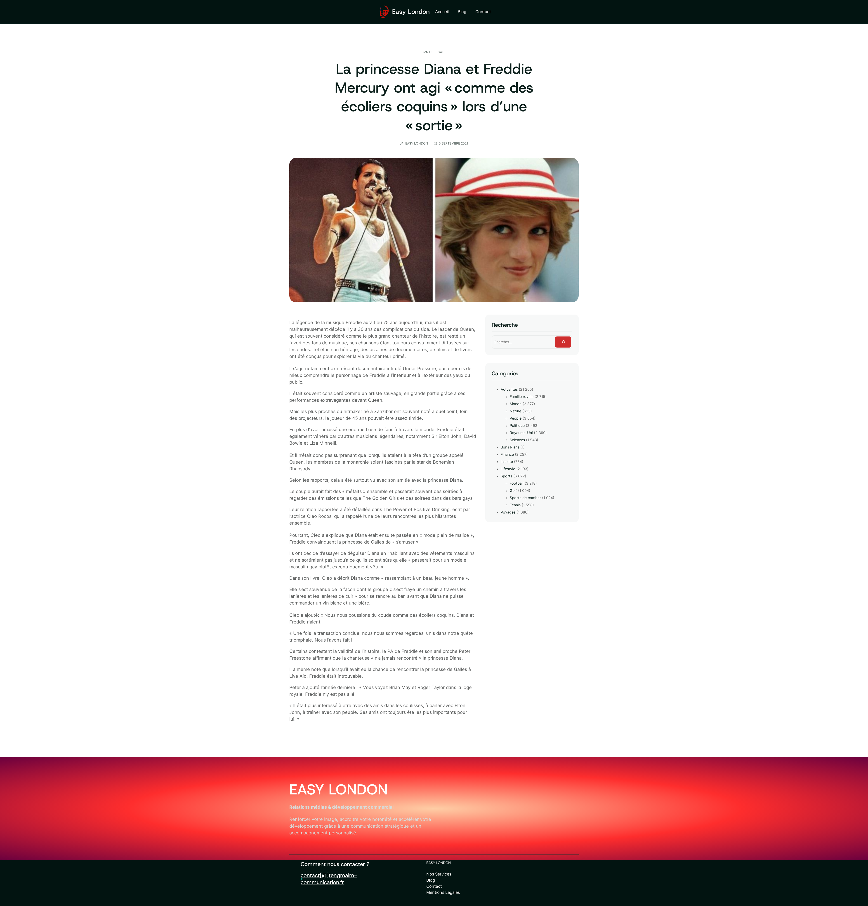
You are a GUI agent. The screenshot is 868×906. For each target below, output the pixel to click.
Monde (515, 404)
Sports (506, 476)
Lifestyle (508, 469)
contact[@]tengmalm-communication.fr (329, 879)
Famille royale (434, 52)
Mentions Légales (443, 892)
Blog (430, 880)
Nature (515, 411)
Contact (434, 886)
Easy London (411, 11)
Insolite (507, 461)
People (515, 418)
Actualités (509, 389)
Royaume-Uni (521, 432)
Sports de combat (525, 497)
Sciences (517, 440)
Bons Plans (510, 447)
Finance (507, 454)
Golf (513, 490)
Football (517, 483)
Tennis (515, 505)
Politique (517, 425)
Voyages (508, 512)
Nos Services (438, 874)
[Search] (563, 342)
